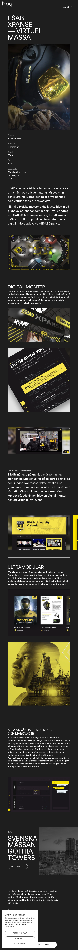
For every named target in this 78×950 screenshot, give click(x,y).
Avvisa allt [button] (20, 939)
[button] (20, 943)
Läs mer (17, 926)
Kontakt (46, 944)
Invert (64, 7)
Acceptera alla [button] (20, 933)
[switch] (69, 7)
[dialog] (20, 929)
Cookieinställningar (17, 934)
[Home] (7, 4)
